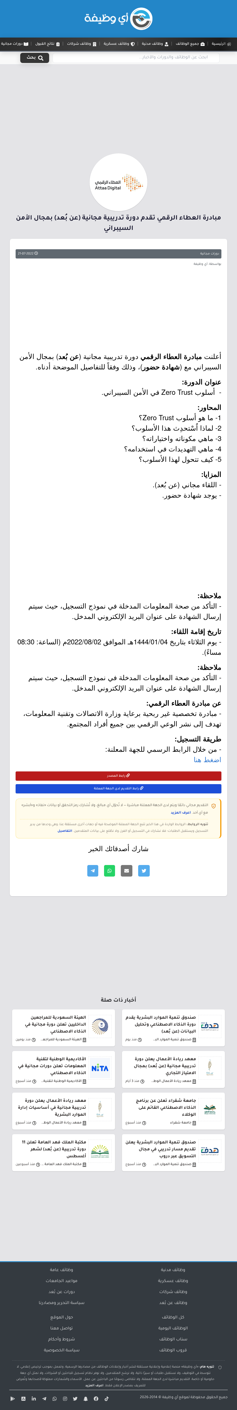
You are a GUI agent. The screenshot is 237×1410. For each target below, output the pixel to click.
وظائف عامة (61, 1270)
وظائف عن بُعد (173, 1303)
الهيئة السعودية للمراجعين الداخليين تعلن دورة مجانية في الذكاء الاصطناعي (55, 1025)
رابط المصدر (116, 776)
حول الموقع (61, 1318)
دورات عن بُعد (62, 1292)
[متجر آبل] (22, 1400)
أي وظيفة (170, 1398)
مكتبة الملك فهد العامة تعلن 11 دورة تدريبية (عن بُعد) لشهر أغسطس (54, 1150)
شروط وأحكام (61, 1340)
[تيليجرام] (43, 1400)
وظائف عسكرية (173, 1281)
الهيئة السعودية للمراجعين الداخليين (61, 1040)
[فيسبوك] (95, 1400)
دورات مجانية (209, 254)
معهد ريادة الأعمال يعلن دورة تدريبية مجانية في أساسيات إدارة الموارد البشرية (52, 1108)
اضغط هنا (207, 759)
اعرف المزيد (181, 813)
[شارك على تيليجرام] (92, 871)
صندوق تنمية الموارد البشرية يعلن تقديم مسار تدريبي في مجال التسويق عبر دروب (160, 1150)
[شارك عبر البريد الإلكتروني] (126, 871)
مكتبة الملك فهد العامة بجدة (61, 1165)
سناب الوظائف (173, 1340)
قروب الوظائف (173, 1350)
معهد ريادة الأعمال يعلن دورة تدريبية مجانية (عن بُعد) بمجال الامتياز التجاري (165, 1066)
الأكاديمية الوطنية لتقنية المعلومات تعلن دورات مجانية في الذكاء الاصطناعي (52, 1066)
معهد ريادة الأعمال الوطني (170, 1081)
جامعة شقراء (180, 1123)
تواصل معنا (61, 1329)
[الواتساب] (54, 1400)
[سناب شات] (85, 1400)
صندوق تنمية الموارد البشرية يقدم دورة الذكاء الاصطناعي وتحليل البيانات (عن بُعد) (161, 1025)
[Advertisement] (118, 110)
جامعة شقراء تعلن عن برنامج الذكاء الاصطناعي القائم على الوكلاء (166, 1108)
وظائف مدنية (173, 1270)
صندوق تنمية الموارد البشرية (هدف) (170, 1040)
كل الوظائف (173, 1318)
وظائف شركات (173, 1292)
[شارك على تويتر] (144, 871)
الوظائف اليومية (173, 1329)
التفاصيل (65, 831)
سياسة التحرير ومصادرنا (61, 1303)
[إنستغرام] (64, 1400)
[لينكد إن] (33, 1400)
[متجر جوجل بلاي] (12, 1400)
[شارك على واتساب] (109, 871)
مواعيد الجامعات (61, 1281)
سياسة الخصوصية (61, 1350)
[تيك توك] (106, 1400)
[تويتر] (74, 1400)
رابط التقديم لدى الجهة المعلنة (117, 788)
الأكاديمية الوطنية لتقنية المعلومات (61, 1081)
